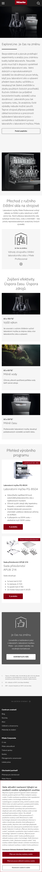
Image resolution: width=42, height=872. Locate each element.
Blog (3, 714)
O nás (4, 742)
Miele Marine (6, 779)
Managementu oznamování (11, 758)
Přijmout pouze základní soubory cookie (21, 861)
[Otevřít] (21, 264)
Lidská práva (6, 762)
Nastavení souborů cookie (21, 867)
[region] (21, 826)
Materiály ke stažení (9, 730)
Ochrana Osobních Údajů (19, 849)
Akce (3, 722)
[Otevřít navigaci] (3, 3)
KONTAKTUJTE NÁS (21, 657)
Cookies (31, 849)
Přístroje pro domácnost (10, 775)
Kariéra (4, 754)
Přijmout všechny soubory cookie (21, 854)
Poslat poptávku (21, 131)
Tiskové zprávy (7, 750)
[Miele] (21, 2)
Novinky (5, 718)
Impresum (6, 849)
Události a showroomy (10, 726)
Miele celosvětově (8, 746)
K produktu (13, 527)
